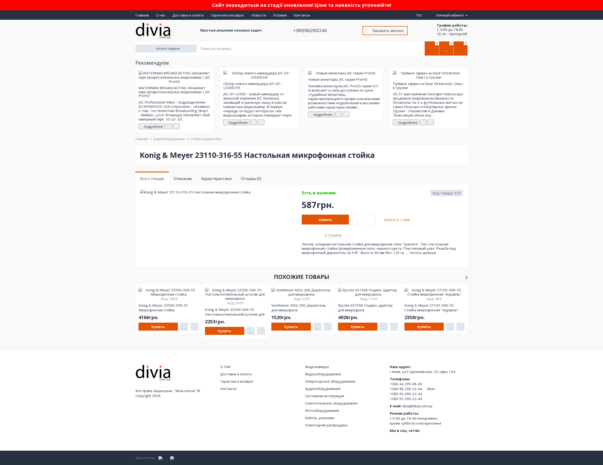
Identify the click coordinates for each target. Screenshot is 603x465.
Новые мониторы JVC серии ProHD (337, 79)
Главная (142, 15)
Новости (258, 15)
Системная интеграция (324, 395)
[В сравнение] (371, 219)
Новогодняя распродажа (326, 425)
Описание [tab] (183, 178)
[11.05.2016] (169, 126)
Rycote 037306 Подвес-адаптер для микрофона (365, 307)
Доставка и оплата (188, 15)
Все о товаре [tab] (152, 178)
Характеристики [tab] (216, 178)
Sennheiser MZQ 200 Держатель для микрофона (298, 307)
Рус (420, 15)
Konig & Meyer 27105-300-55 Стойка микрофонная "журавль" (431, 307)
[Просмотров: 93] (346, 114)
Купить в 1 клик (397, 219)
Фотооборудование (322, 410)
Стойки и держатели (205, 139)
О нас (160, 15)
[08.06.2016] (254, 122)
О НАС (225, 366)
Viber (431, 388)
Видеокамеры (317, 366)
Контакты (302, 15)
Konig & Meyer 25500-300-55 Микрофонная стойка (163, 307)
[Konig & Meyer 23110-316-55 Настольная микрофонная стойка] (220, 192)
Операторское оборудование (330, 381)
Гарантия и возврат (227, 15)
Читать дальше (423, 252)
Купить (325, 219)
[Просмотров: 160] (176, 126)
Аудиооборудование (169, 139)
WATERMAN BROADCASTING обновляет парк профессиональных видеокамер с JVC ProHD (174, 91)
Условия (280, 15)
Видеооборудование (323, 374)
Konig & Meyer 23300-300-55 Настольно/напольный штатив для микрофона (235, 312)
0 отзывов (333, 235)
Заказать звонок (388, 30)
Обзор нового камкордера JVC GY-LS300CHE (252, 85)
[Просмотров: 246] (261, 122)
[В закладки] (357, 219)
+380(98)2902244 (310, 30)
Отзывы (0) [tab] (251, 178)
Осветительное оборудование (331, 403)
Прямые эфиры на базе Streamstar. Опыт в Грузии (428, 85)
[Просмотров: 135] (431, 122)
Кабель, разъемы (319, 417)
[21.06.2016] (338, 114)
